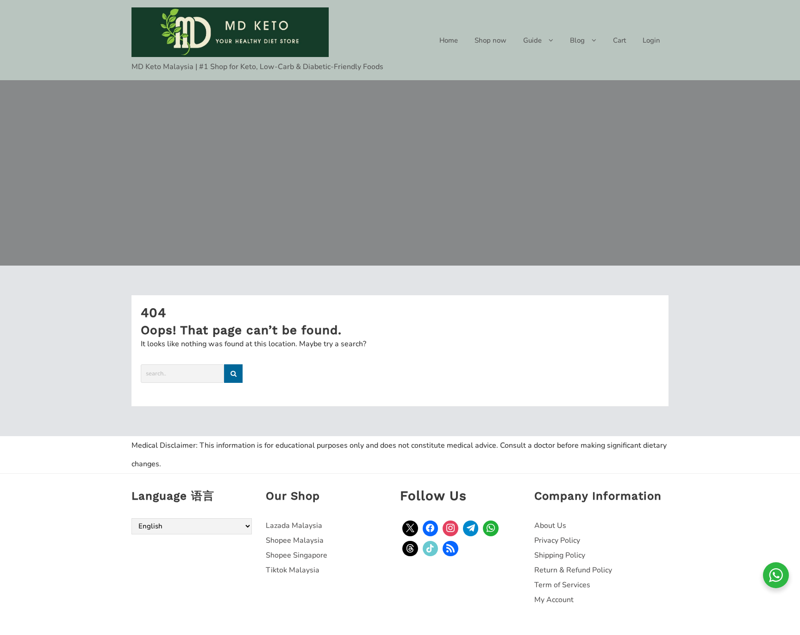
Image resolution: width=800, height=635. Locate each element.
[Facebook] (430, 528)
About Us (550, 526)
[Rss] (450, 549)
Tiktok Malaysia (292, 570)
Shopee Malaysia (295, 540)
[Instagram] (450, 528)
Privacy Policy (557, 540)
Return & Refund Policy (573, 570)
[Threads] (410, 549)
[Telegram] (471, 528)
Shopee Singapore (296, 555)
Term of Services (562, 585)
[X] (410, 528)
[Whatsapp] (491, 528)
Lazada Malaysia (294, 526)
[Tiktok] (430, 549)
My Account (554, 600)
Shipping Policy (559, 555)
